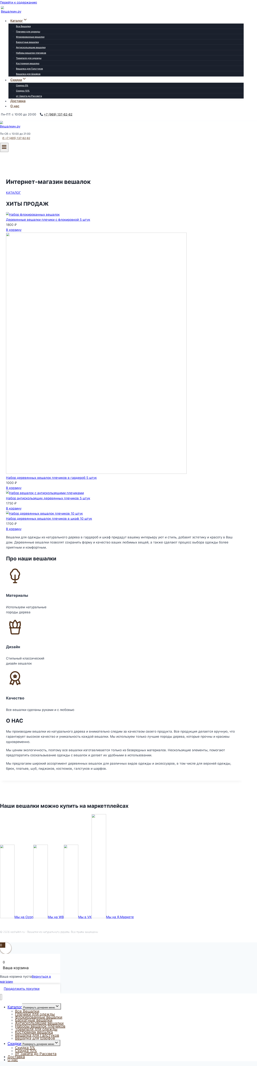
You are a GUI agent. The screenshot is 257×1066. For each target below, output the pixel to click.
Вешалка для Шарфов (28, 74)
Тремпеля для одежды (28, 58)
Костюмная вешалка (27, 63)
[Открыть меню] (4, 147)
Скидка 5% (22, 85)
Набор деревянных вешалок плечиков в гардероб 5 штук (51, 478)
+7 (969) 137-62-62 (58, 114)
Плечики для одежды (28, 31)
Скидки (14, 1043)
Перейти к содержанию (18, 2)
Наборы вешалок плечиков (31, 52)
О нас (14, 106)
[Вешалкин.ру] (12, 11)
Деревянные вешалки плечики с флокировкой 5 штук (48, 220)
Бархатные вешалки (27, 42)
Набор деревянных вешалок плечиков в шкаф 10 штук (49, 518)
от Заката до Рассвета (29, 96)
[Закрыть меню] (1, 997)
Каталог (15, 1007)
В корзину (13, 230)
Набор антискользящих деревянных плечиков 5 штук (48, 498)
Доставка (18, 101)
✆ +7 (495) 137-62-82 (16, 138)
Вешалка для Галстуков (29, 68)
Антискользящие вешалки (31, 47)
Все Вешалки (23, 26)
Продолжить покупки (22, 989)
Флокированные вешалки (30, 36)
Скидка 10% (23, 90)
